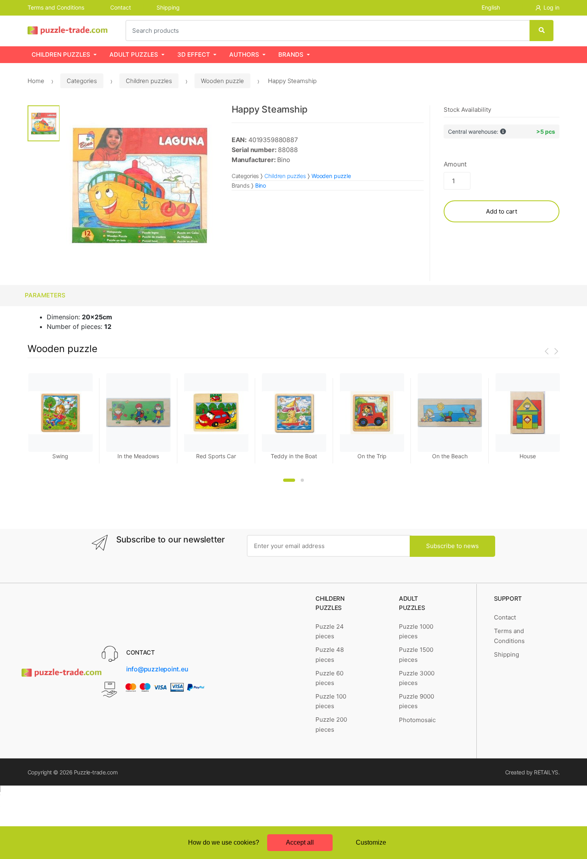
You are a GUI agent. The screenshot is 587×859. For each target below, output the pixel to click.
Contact (120, 7)
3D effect (193, 54)
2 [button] (302, 480)
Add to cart (501, 211)
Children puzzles (61, 54)
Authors (244, 54)
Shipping (168, 7)
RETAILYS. (546, 772)
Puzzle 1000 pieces (416, 631)
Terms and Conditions (56, 7)
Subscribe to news (452, 546)
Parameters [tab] (45, 295)
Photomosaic (417, 720)
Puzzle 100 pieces (330, 701)
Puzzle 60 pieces (329, 678)
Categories (82, 81)
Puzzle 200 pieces (331, 724)
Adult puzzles (133, 54)
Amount (455, 164)
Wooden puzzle (222, 81)
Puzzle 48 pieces (329, 654)
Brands (290, 54)
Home (36, 81)
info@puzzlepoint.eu (157, 669)
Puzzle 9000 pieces (416, 701)
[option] (139, 185)
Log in (551, 7)
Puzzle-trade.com (95, 772)
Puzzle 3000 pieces (416, 678)
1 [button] (289, 480)
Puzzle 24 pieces (329, 631)
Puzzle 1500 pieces (416, 654)
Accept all (300, 842)
